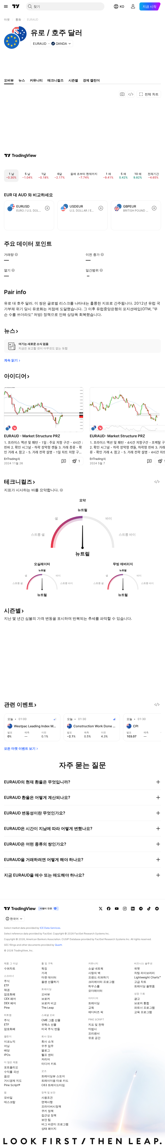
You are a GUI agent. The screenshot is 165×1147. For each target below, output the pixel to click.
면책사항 (47, 1102)
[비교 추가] (47, 208)
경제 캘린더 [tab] (91, 80)
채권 (7, 989)
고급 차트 (140, 981)
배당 (7, 1050)
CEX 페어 (10, 998)
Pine (7, 1007)
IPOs (7, 1054)
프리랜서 (94, 1033)
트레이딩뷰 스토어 (53, 1076)
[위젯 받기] (130, 94)
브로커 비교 (48, 1003)
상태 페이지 (48, 1128)
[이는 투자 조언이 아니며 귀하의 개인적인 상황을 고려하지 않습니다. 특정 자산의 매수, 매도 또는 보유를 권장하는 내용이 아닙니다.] (61, 490)
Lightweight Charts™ (147, 977)
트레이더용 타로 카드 (54, 1080)
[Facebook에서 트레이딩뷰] (108, 908)
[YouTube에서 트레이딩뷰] (117, 908)
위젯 (137, 968)
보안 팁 (46, 1119)
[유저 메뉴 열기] (133, 6)
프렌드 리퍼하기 (98, 977)
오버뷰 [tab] (9, 80)
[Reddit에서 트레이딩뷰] (157, 908)
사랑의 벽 (94, 973)
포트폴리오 (11, 1067)
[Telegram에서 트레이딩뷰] (141, 908)
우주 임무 (47, 1046)
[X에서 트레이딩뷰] (100, 908)
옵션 (7, 1076)
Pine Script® (12, 1085)
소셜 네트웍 (95, 968)
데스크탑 (9, 1102)
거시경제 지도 (13, 1080)
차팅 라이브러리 (144, 973)
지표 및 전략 (96, 1024)
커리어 (45, 1059)
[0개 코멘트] (64, 461)
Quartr (58, 944)
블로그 (45, 1050)
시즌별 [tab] (73, 80)
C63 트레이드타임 (53, 1085)
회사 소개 (47, 1041)
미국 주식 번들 (50, 1029)
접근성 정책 (48, 1115)
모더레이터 (95, 990)
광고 (137, 998)
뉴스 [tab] (22, 80)
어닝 (7, 1046)
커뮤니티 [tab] (36, 80)
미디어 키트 (48, 1063)
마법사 (92, 1029)
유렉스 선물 (48, 1024)
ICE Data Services (50, 927)
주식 (7, 981)
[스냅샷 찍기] (122, 94)
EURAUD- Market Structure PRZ (117, 436)
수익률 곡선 (11, 1071)
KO (122, 6)
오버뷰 (45, 994)
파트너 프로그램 (144, 1007)
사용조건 (47, 1097)
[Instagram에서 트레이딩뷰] (125, 908)
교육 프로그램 (143, 1012)
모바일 (8, 1097)
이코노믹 (9, 1041)
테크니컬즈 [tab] (55, 80)
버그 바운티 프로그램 (54, 1124)
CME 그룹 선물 (50, 1020)
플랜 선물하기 (50, 981)
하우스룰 (94, 986)
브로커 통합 (141, 1003)
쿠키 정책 (47, 1111)
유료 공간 (94, 1038)
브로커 (45, 998)
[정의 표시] (16, 254)
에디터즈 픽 (95, 1012)
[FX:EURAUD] (93, 428)
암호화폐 (9, 994)
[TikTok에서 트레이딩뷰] (149, 908)
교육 (91, 1007)
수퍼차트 (9, 968)
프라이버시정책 (51, 1106)
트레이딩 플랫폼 (144, 986)
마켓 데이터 (48, 977)
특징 (44, 968)
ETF (6, 985)
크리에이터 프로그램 (101, 981)
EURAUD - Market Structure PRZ (32, 436)
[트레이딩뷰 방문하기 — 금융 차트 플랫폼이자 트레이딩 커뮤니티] (20, 155)
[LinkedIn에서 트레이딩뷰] (133, 908)
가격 (44, 973)
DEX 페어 (10, 1003)
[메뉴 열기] (6, 6)
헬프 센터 (47, 1054)
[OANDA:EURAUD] (8, 428)
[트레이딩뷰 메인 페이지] (16, 6)
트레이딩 (94, 1003)
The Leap (47, 1007)
